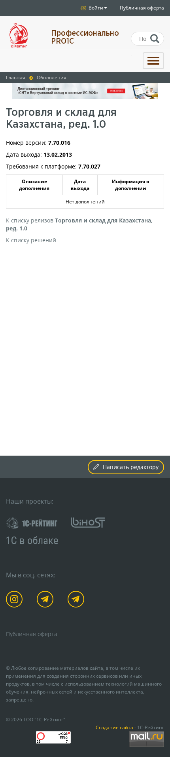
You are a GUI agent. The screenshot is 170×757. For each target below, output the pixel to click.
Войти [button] (95, 7)
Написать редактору (131, 467)
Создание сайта (114, 727)
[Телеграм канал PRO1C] (46, 600)
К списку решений (31, 240)
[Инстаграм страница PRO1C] (15, 600)
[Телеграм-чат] (77, 600)
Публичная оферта (142, 7)
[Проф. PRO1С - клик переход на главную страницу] (22, 35)
